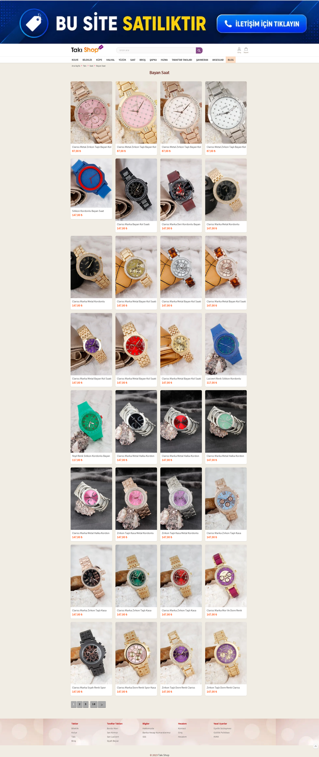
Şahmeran (202, 60)
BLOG (231, 60)
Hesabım (182, 736)
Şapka (153, 60)
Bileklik (87, 60)
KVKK (216, 736)
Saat (132, 60)
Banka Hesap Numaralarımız (156, 732)
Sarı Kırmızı (112, 732)
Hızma (164, 60)
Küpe (99, 60)
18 (94, 704)
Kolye (75, 60)
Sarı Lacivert (113, 736)
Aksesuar (218, 60)
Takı (73, 736)
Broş (143, 60)
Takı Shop (163, 755)
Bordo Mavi (112, 728)
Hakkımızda (148, 728)
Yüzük (122, 60)
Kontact (182, 728)
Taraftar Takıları (182, 60)
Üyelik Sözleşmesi (222, 728)
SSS (144, 736)
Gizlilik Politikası (222, 732)
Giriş (180, 732)
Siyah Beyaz (113, 741)
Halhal (110, 60)
